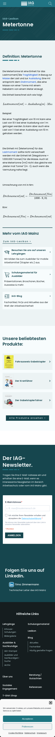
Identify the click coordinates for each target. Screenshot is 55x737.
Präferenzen (27, 726)
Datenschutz (30, 733)
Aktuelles (34, 642)
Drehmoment (28, 82)
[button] (50, 702)
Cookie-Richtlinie (15, 733)
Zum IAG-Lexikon (17, 241)
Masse (6, 78)
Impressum (42, 733)
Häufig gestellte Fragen (41, 650)
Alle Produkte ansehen (27, 418)
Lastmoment (10, 152)
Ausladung (35, 78)
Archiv (7, 665)
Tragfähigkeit (30, 74)
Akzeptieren (27, 719)
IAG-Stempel (10, 651)
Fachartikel (35, 646)
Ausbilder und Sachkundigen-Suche (11, 658)
